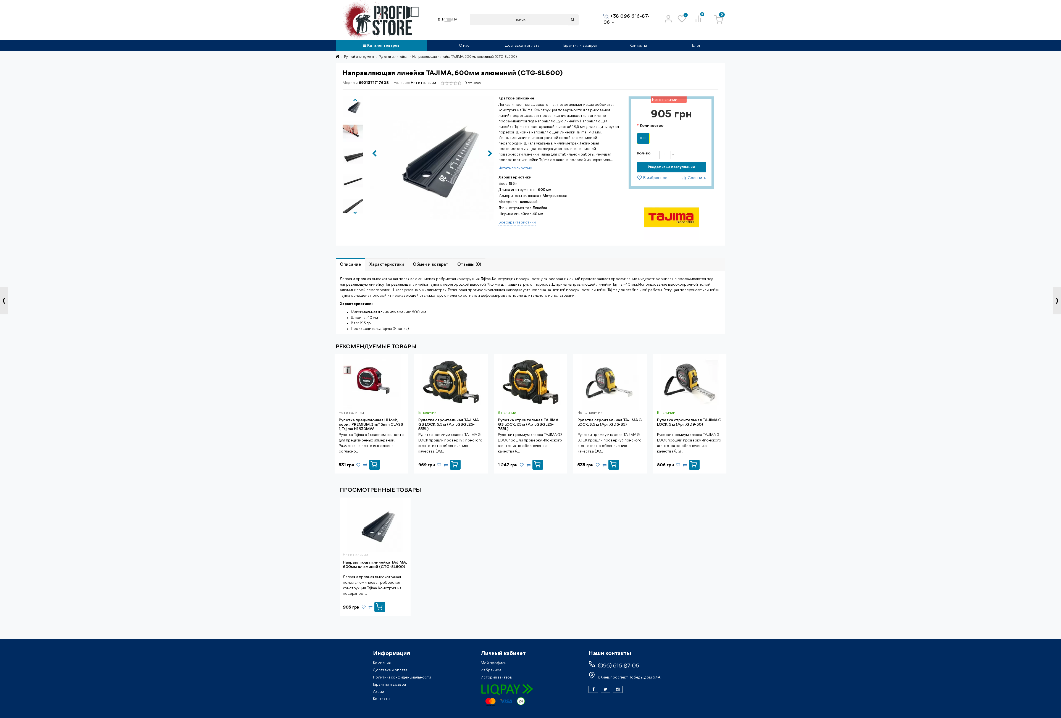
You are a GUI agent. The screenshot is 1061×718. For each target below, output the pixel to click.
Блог (696, 46)
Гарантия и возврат (580, 46)
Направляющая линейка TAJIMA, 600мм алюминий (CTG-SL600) (374, 565)
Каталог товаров (383, 46)
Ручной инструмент (359, 57)
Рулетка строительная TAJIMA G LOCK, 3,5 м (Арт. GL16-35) (609, 422)
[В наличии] (455, 463)
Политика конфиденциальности (402, 677)
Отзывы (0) (469, 264)
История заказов (496, 677)
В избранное (654, 178)
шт (643, 138)
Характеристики (386, 264)
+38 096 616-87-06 (626, 19)
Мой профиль (493, 663)
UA (454, 20)
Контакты (638, 46)
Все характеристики (517, 222)
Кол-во (643, 153)
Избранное (491, 670)
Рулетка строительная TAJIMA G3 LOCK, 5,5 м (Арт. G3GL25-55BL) (448, 424)
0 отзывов (472, 83)
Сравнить (696, 178)
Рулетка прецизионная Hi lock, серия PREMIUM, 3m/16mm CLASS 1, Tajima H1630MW (371, 424)
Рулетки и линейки (393, 57)
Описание (350, 264)
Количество (651, 126)
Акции (378, 692)
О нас (464, 46)
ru (440, 20)
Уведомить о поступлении (671, 167)
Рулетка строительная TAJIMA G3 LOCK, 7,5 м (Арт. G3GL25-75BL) (528, 424)
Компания (382, 663)
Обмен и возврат (430, 264)
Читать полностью (515, 168)
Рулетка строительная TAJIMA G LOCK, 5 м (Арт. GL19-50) (689, 422)
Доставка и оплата (522, 46)
